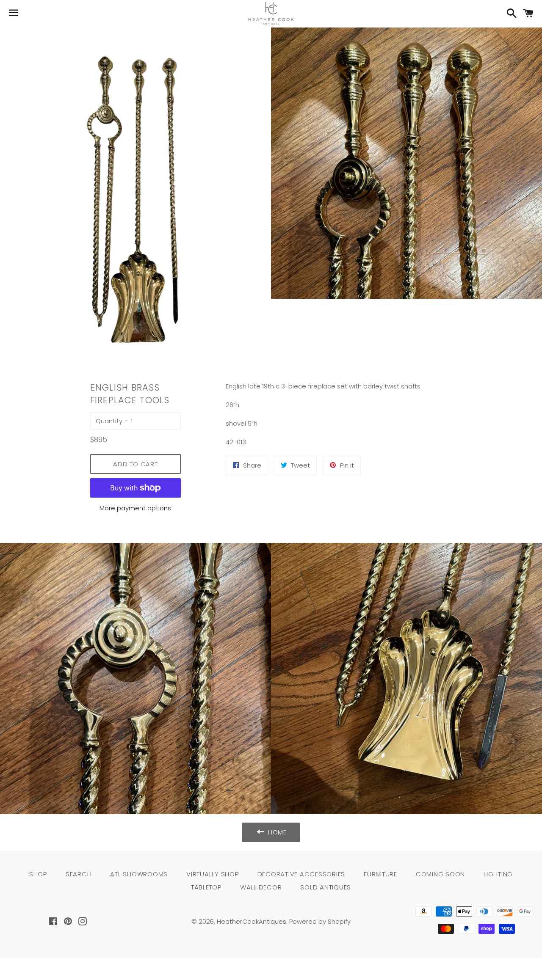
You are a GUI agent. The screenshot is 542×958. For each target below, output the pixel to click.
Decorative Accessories (301, 874)
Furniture (380, 874)
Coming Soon (440, 874)
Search (79, 874)
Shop (38, 874)
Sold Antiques (325, 887)
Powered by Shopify (320, 921)
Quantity (109, 420)
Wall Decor (261, 887)
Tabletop (206, 887)
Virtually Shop (212, 874)
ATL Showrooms (139, 874)
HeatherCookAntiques (251, 921)
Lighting (498, 874)
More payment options (135, 508)
